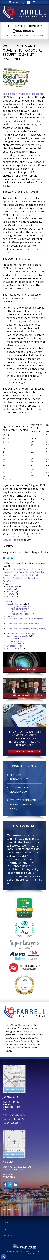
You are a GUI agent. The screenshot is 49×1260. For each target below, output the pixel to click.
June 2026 (11, 591)
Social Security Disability (17, 636)
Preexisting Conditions (20, 614)
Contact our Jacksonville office (20, 538)
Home (6, 1223)
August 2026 (12, 586)
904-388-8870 (25, 31)
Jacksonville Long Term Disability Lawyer (25, 623)
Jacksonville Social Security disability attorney (26, 628)
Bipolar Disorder (18, 641)
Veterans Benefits (14, 648)
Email (28, 2)
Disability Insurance (15, 604)
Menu (16, 2)
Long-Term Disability (20, 606)
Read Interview (24, 751)
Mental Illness (17, 611)
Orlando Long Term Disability (20, 633)
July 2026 (11, 589)
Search (34, 2)
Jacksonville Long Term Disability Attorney (25, 618)
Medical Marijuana (19, 609)
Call (22, 2)
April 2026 (11, 596)
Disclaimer (9, 1229)
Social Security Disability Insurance (23, 93)
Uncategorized (13, 645)
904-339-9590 (13, 1123)
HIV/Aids (10, 616)
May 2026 (11, 594)
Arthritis (14, 638)
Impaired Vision (17, 643)
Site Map (8, 1236)
